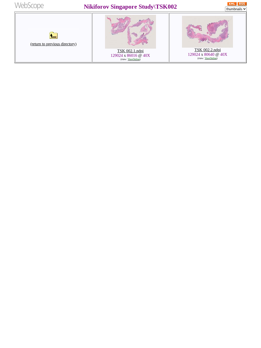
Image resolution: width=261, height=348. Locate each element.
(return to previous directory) (53, 44)
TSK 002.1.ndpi (130, 51)
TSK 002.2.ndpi (207, 50)
